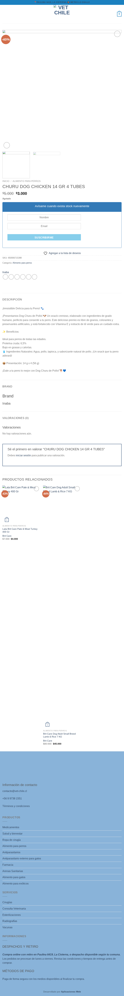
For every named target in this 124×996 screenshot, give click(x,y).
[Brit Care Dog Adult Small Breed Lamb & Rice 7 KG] (62, 606)
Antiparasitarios (11, 852)
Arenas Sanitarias (12, 871)
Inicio (5, 181)
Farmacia (7, 864)
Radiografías (9, 921)
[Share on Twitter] (17, 277)
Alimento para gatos (13, 877)
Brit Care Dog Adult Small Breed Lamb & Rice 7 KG (59, 735)
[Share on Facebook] (11, 277)
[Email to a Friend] (23, 277)
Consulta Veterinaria (14, 908)
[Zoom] (7, 145)
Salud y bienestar (12, 833)
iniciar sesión (23, 455)
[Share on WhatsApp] (5, 277)
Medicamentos (10, 827)
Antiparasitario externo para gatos (21, 858)
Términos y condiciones (16, 806)
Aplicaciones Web (71, 991)
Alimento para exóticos (15, 883)
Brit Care (6, 536)
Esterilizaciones (11, 915)
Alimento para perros (27, 181)
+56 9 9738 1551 (12, 798)
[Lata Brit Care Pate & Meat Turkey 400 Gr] (21, 504)
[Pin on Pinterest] (28, 277)
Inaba (5, 272)
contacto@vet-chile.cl (14, 791)
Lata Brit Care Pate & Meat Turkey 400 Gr (19, 530)
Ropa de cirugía (11, 840)
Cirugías (7, 902)
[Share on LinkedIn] (34, 277)
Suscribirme (44, 237)
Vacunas (7, 927)
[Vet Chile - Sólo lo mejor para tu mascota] (62, 14)
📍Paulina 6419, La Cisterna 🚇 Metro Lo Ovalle (62, 2)
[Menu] (4, 14)
